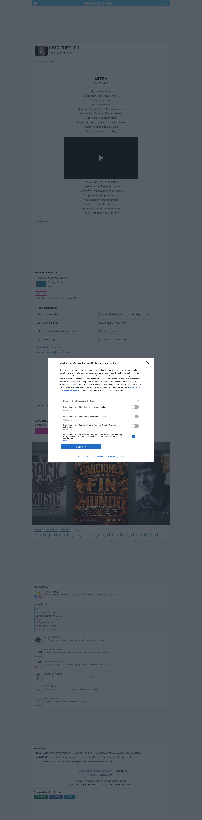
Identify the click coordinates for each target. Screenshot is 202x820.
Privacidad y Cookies (116, 457)
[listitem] (101, 400)
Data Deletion (82, 457)
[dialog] (101, 410)
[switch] (135, 407)
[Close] (148, 363)
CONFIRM (81, 447)
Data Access (97, 457)
